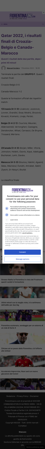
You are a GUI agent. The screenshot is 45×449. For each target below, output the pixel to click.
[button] (22, 219)
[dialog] (22, 224)
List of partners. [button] (27, 233)
